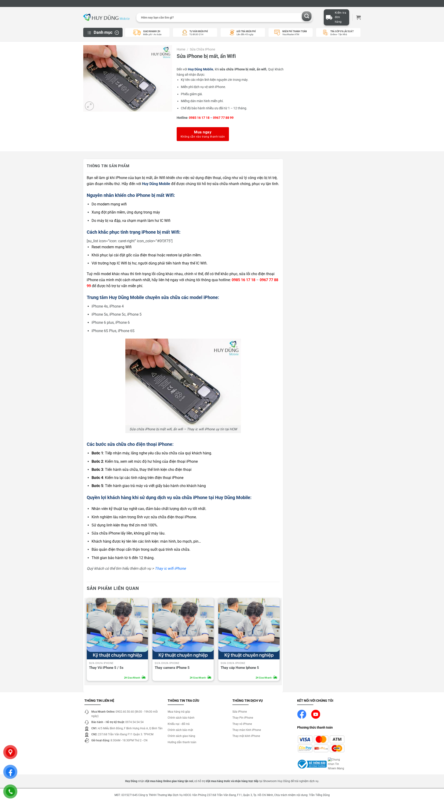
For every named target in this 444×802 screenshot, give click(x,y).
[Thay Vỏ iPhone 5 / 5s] (117, 628)
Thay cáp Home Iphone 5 (240, 668)
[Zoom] (89, 105)
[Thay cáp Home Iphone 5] (249, 628)
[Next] (279, 640)
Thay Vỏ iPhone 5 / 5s (106, 668)
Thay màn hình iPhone (246, 730)
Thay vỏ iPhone (242, 724)
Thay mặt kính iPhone (246, 736)
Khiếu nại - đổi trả (179, 724)
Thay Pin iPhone (242, 717)
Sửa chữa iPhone (202, 49)
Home (181, 49)
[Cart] (358, 17)
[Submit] (307, 16)
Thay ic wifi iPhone (170, 568)
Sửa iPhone (239, 711)
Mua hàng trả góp (179, 711)
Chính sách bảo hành (181, 717)
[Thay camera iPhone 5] (183, 628)
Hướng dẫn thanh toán (182, 742)
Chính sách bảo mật (180, 730)
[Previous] (86, 640)
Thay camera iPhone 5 (172, 668)
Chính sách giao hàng (181, 736)
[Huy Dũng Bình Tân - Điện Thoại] (106, 17)
